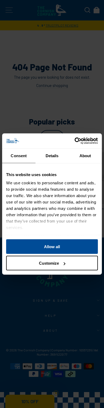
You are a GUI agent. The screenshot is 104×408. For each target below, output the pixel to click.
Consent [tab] (19, 155)
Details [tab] (52, 155)
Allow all (52, 246)
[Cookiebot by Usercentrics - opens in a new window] (75, 141)
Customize (49, 263)
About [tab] (85, 155)
